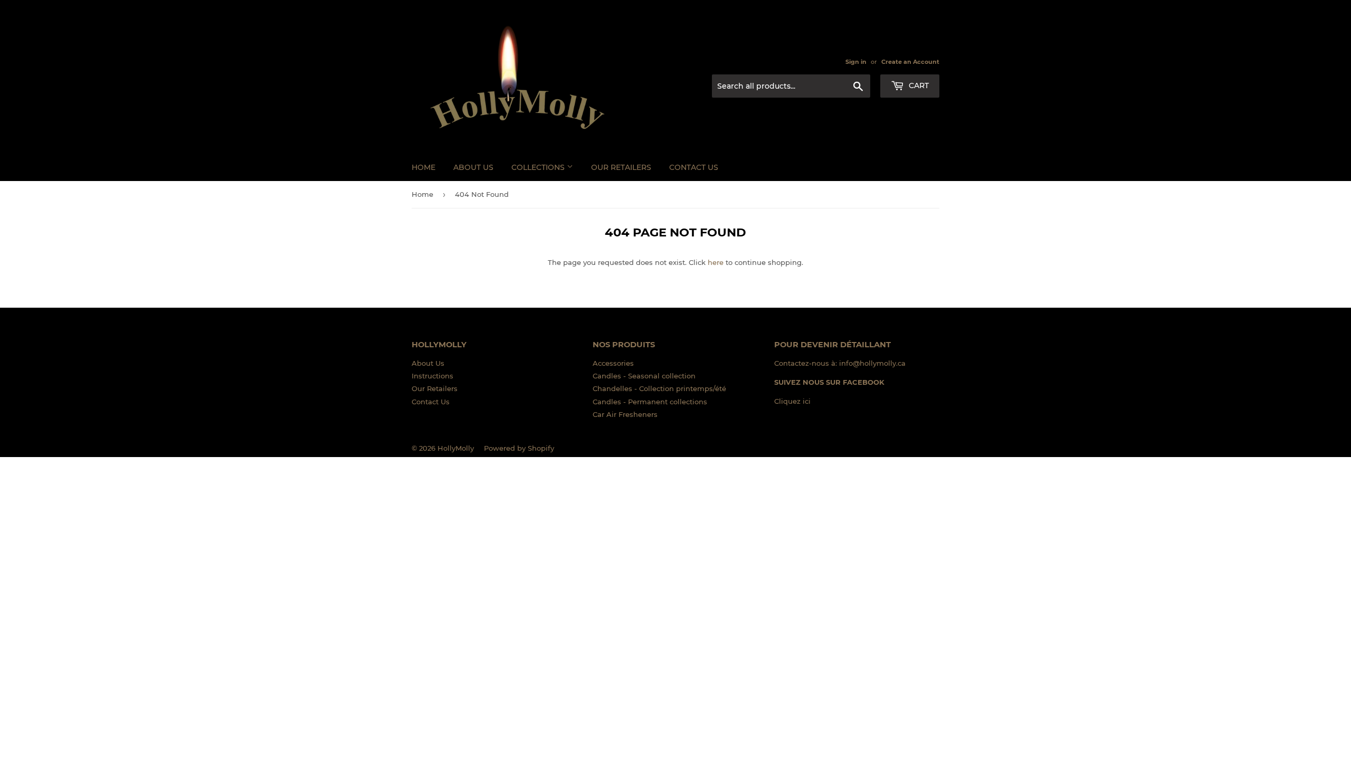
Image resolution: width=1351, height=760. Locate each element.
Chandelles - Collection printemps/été (659, 388)
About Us (428, 363)
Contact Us (693, 167)
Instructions (432, 376)
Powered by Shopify (519, 448)
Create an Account (910, 61)
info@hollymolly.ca (872, 363)
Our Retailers (621, 167)
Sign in (856, 61)
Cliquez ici (792, 401)
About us (473, 167)
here (716, 262)
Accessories (613, 363)
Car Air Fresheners (625, 414)
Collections (539, 167)
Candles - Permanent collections (650, 401)
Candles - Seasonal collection (644, 376)
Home (423, 167)
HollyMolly (455, 448)
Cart (918, 85)
